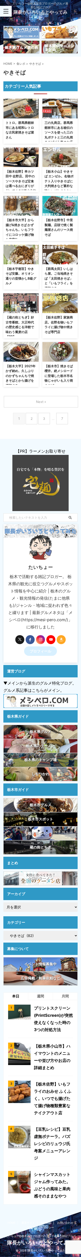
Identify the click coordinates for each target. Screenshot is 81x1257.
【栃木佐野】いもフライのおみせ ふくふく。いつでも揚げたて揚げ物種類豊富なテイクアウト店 (52, 1098)
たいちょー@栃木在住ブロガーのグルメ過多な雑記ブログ (41, 1236)
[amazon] (61, 639)
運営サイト (28, 1222)
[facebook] (30, 639)
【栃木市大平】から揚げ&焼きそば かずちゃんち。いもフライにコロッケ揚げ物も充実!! (20, 229)
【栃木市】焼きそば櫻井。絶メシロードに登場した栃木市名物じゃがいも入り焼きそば (59, 375)
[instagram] (40, 639)
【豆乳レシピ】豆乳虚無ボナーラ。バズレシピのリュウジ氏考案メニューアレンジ (52, 1143)
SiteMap (46, 1222)
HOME (11, 1222)
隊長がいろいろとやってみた (40, 1243)
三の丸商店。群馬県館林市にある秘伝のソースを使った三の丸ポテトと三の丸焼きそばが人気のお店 (59, 132)
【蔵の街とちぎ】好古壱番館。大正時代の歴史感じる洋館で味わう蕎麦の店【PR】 (20, 326)
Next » (41, 402)
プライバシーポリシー (40, 1227)
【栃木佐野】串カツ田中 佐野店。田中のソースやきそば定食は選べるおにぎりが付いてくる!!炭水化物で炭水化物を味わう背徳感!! (21, 185)
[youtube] (50, 639)
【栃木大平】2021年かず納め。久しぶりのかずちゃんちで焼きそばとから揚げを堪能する (21, 375)
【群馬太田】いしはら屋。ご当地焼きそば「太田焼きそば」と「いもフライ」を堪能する (59, 278)
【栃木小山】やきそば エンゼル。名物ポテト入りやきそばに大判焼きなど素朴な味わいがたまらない (59, 181)
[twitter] (19, 639)
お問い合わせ (65, 1222)
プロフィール (40, 651)
